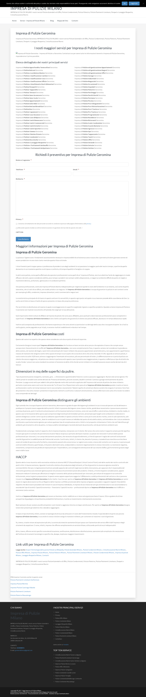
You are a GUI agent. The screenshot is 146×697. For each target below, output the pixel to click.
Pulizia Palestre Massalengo (20, 595)
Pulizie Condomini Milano (92, 550)
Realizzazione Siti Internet (18, 694)
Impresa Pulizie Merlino (19, 584)
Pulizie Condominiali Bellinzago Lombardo (68, 679)
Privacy (19, 219)
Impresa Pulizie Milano (39, 552)
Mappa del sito (47, 692)
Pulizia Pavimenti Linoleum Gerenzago (67, 658)
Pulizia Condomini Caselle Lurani (65, 673)
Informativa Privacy (16, 692)
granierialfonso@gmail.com (23, 650)
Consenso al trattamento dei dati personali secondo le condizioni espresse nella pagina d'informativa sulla (54, 224)
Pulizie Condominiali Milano (104, 552)
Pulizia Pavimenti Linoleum (20, 591)
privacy (88, 224)
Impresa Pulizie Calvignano (63, 670)
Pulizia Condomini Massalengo (64, 682)
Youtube (66, 645)
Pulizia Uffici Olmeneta (62, 667)
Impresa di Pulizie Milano (36, 8)
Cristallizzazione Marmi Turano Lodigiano (68, 655)
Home (57, 612)
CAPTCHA (19, 232)
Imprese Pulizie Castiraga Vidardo (22, 587)
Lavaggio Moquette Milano (32, 555)
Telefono (20, 169)
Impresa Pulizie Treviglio (63, 676)
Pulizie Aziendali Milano (73, 550)
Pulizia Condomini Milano (63, 621)
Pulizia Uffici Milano (23, 552)
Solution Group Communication (59, 694)
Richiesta (20, 179)
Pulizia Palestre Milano (57, 552)
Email (76, 169)
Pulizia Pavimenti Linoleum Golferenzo (24, 580)
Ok (124, 3)
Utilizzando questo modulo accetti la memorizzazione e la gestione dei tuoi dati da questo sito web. (50, 228)
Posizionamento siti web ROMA (38, 694)
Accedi (55, 692)
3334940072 (20, 648)
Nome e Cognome (23, 160)
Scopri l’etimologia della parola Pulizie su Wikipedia (45, 550)
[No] (143, 3)
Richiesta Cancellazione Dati (33, 692)
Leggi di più (134, 3)
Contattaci (58, 639)
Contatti (45, 555)
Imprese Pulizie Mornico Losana (65, 664)
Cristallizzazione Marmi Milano (114, 550)
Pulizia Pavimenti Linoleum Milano (80, 552)
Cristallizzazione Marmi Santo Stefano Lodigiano (70, 661)
